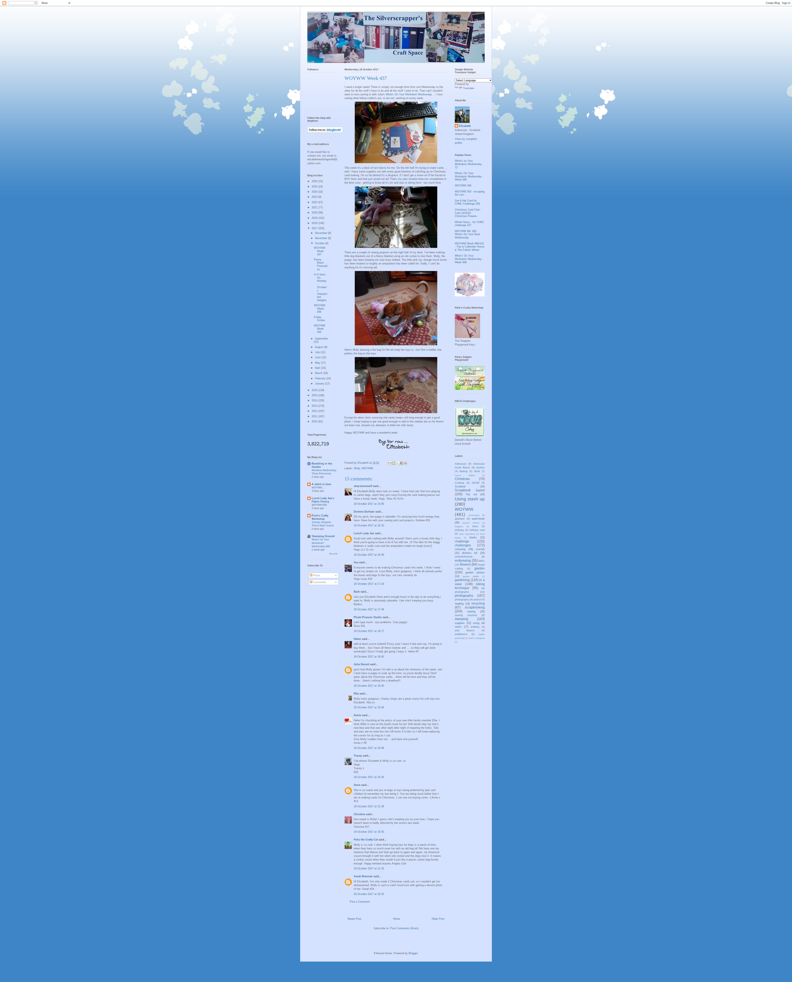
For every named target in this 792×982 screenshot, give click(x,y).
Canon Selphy (465, 475)
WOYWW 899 (319, 504)
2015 (315, 395)
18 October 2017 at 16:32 (369, 525)
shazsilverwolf (363, 486)
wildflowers (461, 634)
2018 (315, 223)
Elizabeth (465, 125)
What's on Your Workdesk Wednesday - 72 (469, 164)
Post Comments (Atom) (404, 928)
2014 (315, 400)
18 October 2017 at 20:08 (369, 748)
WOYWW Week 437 (319, 251)
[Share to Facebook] (402, 463)
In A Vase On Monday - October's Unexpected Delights (321, 287)
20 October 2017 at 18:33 (369, 894)
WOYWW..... (318, 487)
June (318, 357)
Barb (357, 591)
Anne (357, 784)
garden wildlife (471, 576)
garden (479, 568)
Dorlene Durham (364, 511)
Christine (359, 814)
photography (462, 599)
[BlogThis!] (394, 463)
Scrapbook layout (470, 490)
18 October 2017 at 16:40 (369, 554)
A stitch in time (321, 484)
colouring (460, 549)
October (320, 243)
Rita (356, 693)
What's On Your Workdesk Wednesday (409, 94)
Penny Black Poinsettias (321, 264)
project (477, 599)
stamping (461, 619)
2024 (315, 191)
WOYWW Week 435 (319, 329)
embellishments (464, 556)
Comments (319, 582)
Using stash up (470, 498)
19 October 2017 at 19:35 (369, 831)
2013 (315, 405)
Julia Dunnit (361, 664)
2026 (315, 181)
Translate (468, 88)
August (319, 347)
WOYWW (367, 468)
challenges (463, 545)
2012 (315, 411)
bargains (459, 526)
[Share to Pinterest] (405, 463)
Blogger (413, 953)
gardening (462, 580)
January (320, 383)
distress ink (470, 552)
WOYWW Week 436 (319, 308)
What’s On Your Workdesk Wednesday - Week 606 (469, 259)
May (318, 362)
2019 (315, 217)
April (318, 367)
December (321, 233)
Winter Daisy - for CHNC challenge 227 (469, 223)
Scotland (460, 486)
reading (459, 603)
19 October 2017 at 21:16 (369, 868)
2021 (315, 207)
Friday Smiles (319, 319)
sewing (471, 611)
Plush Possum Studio (368, 617)
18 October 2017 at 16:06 (369, 503)
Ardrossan (460, 463)
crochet (480, 549)
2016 (315, 390)
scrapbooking (475, 607)
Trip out (471, 494)
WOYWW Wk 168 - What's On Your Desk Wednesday (467, 234)
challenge (462, 541)
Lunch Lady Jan (364, 533)
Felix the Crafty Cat (366, 839)
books (473, 537)
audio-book (478, 518)
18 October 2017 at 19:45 (369, 685)
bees (475, 526)
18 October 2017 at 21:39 (369, 806)
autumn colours (470, 523)
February (320, 378)
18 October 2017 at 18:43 (369, 656)
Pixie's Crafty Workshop (320, 517)
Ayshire (480, 467)
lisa (356, 562)
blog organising (467, 534)
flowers (465, 564)
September (321, 338)
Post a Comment (360, 901)
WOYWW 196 (463, 185)
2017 (315, 228)
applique (460, 518)
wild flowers (465, 630)
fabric (481, 560)
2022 (315, 202)
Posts (316, 575)
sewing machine (466, 615)
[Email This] (390, 463)
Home (396, 918)
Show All (333, 554)
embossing (463, 560)
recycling (478, 603)
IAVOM (475, 482)
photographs (464, 595)
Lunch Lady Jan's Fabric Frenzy (323, 500)
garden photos (475, 572)
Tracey (358, 755)
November (321, 238)
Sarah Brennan (363, 876)
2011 (315, 416)
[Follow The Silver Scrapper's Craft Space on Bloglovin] (325, 131)
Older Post (438, 918)
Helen (357, 638)
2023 (315, 196)
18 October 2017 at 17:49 (369, 609)
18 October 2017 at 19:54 (369, 707)
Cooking (459, 482)
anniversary (474, 515)
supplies (460, 623)
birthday (459, 530)
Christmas (462, 479)
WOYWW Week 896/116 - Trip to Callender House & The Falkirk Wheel (469, 246)
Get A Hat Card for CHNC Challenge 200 (467, 202)
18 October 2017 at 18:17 (369, 631)
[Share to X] (398, 463)
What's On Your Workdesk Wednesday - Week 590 (469, 176)
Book (477, 471)
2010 (315, 421)
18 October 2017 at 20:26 (369, 777)
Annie (357, 715)
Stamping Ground (323, 536)
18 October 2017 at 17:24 (369, 583)
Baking (464, 471)
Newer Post (354, 918)
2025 (315, 186)
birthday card (477, 530)
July (318, 352)
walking (475, 626)
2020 (315, 212)
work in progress (477, 638)
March (319, 373)
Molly (357, 468)
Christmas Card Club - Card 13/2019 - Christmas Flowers (468, 213)
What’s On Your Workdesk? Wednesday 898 (321, 543)
